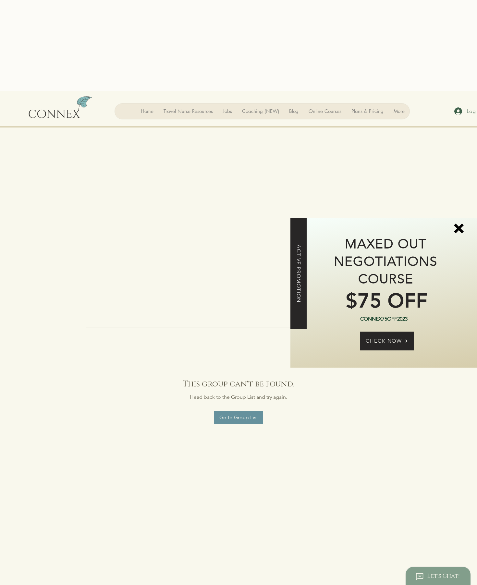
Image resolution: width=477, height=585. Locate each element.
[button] (459, 228)
